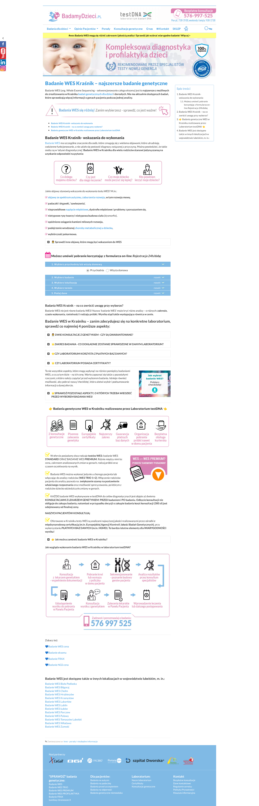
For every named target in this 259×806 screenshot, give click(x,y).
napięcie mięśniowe (77, 209)
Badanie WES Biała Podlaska (61, 683)
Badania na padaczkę (100, 783)
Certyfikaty (137, 783)
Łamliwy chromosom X (60, 799)
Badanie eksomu (57, 652)
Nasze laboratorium (141, 780)
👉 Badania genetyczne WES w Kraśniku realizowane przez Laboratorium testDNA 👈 (194, 123)
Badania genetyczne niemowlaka (106, 792)
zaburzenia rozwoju (93, 197)
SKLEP (177, 28)
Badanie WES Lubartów (58, 701)
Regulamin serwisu (182, 786)
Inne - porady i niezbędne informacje (81, 741)
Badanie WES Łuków (56, 708)
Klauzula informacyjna (184, 792)
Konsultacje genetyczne (128, 28)
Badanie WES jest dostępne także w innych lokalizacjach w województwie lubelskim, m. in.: (194, 134)
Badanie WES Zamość (57, 726)
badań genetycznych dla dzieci (95, 94)
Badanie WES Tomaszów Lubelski (63, 719)
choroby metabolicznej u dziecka (93, 228)
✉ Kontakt (162, 28)
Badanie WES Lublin (56, 705)
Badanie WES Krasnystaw (59, 698)
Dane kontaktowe (182, 783)
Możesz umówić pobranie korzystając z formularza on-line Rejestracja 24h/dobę (197, 104)
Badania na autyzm (99, 780)
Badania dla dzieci (57, 28)
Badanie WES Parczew (57, 712)
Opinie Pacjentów (85, 28)
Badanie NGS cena (58, 664)
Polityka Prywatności (183, 789)
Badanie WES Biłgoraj (57, 687)
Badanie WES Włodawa (58, 723)
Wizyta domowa (119, 270)
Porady (106, 28)
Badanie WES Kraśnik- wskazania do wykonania (191, 96)
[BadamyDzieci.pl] (76, 15)
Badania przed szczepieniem (104, 786)
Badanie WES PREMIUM (61, 790)
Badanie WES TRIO (58, 787)
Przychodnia (97, 270)
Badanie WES (52, 143)
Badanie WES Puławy (57, 715)
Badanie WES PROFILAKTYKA (64, 793)
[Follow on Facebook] (3, 44)
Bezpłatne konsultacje (184, 780)
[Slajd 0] (129, 58)
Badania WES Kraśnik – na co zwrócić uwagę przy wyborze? (193, 113)
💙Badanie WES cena (57, 646)
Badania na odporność (101, 789)
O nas (149, 28)
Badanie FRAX (56, 658)
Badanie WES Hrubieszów (59, 694)
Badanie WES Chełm (56, 691)
